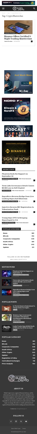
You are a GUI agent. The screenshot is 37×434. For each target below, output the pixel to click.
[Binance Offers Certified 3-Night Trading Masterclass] (18, 27)
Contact (24, 428)
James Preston (8, 41)
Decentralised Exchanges (8, 222)
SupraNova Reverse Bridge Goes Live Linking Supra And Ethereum (24, 291)
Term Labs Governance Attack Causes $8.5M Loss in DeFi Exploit (23, 281)
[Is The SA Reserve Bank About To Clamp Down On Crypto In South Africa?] (6, 308)
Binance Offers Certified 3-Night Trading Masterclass (18, 37)
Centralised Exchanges (10, 33)
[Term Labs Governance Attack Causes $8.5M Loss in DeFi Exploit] (6, 282)
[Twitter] (21, 421)
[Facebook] (11, 421)
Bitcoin (15, 309)
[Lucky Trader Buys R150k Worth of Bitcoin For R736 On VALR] (6, 328)
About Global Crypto (15, 428)
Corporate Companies (18, 322)
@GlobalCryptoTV (18, 259)
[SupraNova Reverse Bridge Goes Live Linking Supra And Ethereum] (6, 292)
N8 (19, 201)
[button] (3, 8)
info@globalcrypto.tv (21, 408)
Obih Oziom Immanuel (25, 178)
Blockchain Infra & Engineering (9, 178)
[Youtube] (26, 421)
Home (3, 13)
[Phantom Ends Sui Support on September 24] (6, 273)
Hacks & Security (6, 190)
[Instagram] (16, 421)
